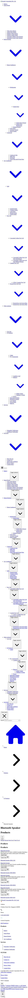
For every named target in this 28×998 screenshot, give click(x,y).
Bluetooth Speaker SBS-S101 (8, 897)
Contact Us (9, 460)
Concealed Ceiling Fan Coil (17, 588)
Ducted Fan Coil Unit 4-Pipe (20, 303)
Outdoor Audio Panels (12, 35)
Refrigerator (13, 516)
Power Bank (13, 402)
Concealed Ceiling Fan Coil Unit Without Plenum (20, 261)
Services (6, 690)
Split (8, 571)
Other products (7, 637)
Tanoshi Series (13, 208)
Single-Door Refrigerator (19, 125)
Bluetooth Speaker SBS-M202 (8, 885)
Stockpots (12, 158)
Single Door (16, 518)
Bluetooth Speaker (14, 399)
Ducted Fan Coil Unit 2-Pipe (20, 304)
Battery (5, 4)
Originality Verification (12, 430)
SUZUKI (6, 702)
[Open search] (4, 468)
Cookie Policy (10, 464)
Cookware (9, 546)
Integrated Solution (14, 397)
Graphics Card (16, 376)
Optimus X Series (20, 395)
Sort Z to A (17, 840)
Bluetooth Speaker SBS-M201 (8, 872)
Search (2, 720)
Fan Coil (9, 587)
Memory (15, 669)
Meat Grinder (13, 131)
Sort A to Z (11, 840)
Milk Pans (12, 156)
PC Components (14, 658)
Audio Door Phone (11, 32)
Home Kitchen (7, 498)
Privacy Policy (10, 463)
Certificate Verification (12, 432)
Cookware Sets (13, 155)
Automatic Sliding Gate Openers (15, 36)
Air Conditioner (8, 561)
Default (2, 840)
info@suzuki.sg (4, 923)
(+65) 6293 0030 (5, 915)
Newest (6, 840)
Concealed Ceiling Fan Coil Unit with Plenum (20, 258)
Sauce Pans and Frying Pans (17, 159)
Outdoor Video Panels (12, 33)
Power (14, 396)
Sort (2, 838)
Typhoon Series (14, 210)
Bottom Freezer (17, 127)
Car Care (9, 331)
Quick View (3, 855)
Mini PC (12, 403)
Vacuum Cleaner (14, 130)
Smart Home (7, 480)
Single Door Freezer (21, 122)
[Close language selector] (2, 984)
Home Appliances (11, 507)
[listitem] (3, 985)
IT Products (10, 648)
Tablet (11, 355)
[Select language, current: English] (2, 467)
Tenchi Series (13, 214)
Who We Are (10, 458)
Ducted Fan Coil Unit (15, 616)
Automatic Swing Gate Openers (15, 38)
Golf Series (12, 211)
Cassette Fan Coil (14, 613)
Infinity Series (19, 393)
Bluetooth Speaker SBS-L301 (8, 860)
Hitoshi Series (13, 213)
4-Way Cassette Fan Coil (19, 282)
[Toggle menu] (6, 468)
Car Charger (13, 400)
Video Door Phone (11, 31)
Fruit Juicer (12, 128)
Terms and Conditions (12, 461)
